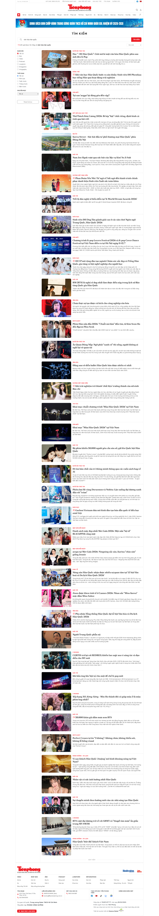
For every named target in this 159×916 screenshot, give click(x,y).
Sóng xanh (38, 15)
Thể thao (81, 15)
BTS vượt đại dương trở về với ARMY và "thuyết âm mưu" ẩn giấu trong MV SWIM (105, 822)
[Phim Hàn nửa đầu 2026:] (56, 329)
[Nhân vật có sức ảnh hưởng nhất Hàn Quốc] (56, 784)
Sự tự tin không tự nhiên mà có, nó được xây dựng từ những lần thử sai (106, 905)
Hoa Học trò (97, 1)
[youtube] (141, 1)
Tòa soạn (107, 1)
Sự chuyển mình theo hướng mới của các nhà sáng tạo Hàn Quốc (105, 800)
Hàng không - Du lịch (80, 756)
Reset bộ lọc (28, 102)
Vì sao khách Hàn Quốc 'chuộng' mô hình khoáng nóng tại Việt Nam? (104, 760)
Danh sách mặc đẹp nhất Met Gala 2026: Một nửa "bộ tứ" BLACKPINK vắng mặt (101, 532)
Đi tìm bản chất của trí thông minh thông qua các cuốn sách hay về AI (107, 470)
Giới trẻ (66, 15)
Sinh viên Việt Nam (84, 1)
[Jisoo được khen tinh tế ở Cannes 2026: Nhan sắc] (56, 598)
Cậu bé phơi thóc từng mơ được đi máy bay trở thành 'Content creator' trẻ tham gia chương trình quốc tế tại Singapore (105, 864)
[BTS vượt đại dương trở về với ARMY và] (56, 826)
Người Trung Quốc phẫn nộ (86, 634)
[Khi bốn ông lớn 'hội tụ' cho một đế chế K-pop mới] (56, 681)
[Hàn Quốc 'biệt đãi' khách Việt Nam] (56, 846)
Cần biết (76, 92)
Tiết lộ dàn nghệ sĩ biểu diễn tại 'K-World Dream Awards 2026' (105, 199)
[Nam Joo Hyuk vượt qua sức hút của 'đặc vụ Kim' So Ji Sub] (56, 162)
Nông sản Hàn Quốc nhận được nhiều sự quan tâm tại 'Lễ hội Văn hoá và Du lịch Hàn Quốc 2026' (105, 574)
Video (134, 15)
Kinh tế (30, 15)
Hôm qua (22, 78)
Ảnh (20, 56)
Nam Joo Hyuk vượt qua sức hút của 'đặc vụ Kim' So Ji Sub (102, 157)
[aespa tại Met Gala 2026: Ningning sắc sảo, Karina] (56, 557)
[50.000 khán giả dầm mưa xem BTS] (56, 722)
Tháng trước (23, 84)
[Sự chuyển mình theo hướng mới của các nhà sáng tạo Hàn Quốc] (56, 805)
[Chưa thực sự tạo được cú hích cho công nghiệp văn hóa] (56, 308)
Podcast (22, 61)
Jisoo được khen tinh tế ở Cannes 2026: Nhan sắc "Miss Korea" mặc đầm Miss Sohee (105, 594)
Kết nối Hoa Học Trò (80, 113)
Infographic (23, 69)
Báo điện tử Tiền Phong (79, 7)
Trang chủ (18, 14)
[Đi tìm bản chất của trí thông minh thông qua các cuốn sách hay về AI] (56, 474)
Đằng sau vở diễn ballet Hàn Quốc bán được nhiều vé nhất (102, 365)
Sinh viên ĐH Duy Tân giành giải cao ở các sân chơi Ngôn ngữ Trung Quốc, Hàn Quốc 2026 (104, 221)
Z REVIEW (76, 652)
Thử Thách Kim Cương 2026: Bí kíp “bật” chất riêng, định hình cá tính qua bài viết (106, 117)
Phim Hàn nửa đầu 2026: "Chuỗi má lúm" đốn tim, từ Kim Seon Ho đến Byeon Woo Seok (106, 325)
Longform (22, 64)
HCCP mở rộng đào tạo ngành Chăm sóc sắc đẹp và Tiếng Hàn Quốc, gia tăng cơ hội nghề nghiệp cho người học (106, 262)
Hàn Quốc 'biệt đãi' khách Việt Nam (91, 841)
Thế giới (59, 15)
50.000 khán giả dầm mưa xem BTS (93, 717)
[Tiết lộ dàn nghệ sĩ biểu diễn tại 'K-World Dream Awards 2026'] (56, 204)
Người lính (89, 15)
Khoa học (120, 15)
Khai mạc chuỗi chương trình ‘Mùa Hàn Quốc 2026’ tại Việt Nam (106, 406)
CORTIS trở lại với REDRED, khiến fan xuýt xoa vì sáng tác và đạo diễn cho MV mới (106, 657)
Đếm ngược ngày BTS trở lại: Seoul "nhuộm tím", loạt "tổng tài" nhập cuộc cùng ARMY (105, 884)
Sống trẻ (76, 72)
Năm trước (22, 86)
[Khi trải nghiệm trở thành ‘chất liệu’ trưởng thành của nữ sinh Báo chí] (56, 391)
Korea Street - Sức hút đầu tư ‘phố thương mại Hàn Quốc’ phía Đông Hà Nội (104, 138)
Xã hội (24, 15)
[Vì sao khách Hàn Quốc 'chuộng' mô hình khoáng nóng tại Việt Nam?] (56, 764)
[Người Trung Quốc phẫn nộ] (56, 639)
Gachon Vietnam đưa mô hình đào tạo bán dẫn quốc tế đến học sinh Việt (106, 512)
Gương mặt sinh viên (80, 175)
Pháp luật (73, 15)
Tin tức (75, 404)
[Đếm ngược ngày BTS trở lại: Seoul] (56, 888)
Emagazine (22, 67)
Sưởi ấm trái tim (79, 51)
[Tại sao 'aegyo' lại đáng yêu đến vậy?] (56, 100)
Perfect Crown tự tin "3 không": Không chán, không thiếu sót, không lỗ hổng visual (104, 739)
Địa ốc (45, 15)
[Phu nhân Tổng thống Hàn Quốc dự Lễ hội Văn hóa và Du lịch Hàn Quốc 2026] (56, 619)
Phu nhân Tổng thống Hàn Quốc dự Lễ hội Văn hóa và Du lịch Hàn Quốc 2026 (105, 615)
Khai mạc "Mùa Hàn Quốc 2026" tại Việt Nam (96, 427)
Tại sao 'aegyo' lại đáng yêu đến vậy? (91, 95)
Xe (94, 15)
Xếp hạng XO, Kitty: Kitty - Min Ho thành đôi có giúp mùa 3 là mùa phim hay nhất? (107, 698)
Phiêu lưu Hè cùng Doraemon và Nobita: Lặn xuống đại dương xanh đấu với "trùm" (107, 491)
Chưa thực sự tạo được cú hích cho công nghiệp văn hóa (101, 303)
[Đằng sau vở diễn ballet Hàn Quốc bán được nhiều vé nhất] (56, 370)
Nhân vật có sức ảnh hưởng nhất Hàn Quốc (94, 779)
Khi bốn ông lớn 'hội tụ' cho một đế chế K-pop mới (98, 676)
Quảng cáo (116, 1)
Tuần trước (22, 81)
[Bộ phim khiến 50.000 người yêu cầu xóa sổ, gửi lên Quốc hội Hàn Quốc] (56, 453)
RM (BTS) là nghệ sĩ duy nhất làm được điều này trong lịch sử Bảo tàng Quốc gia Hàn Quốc (106, 284)
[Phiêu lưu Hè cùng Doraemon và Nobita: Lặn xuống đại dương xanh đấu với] (56, 494)
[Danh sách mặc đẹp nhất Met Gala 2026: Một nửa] (56, 536)
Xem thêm (140, 14)
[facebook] (137, 1)
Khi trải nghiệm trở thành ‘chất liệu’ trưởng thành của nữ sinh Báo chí (106, 387)
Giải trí (106, 15)
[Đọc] (56, 59)
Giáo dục (113, 15)
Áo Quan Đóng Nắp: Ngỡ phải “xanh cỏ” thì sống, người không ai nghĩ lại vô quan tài (105, 346)
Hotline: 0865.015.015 (53, 1)
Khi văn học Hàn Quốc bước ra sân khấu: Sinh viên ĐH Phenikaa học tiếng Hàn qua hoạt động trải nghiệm (107, 76)
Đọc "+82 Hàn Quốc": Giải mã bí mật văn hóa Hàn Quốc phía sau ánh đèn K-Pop (105, 55)
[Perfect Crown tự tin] (56, 743)
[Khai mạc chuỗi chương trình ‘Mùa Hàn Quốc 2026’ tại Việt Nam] (56, 412)
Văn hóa (100, 15)
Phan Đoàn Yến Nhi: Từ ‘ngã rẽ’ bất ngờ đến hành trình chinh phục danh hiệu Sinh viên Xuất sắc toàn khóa (105, 180)
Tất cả (21, 53)
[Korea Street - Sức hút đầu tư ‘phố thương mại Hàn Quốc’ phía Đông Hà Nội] (56, 142)
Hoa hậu (128, 15)
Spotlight (76, 321)
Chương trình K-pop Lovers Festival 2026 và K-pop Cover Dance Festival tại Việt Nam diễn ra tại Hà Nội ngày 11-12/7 (106, 242)
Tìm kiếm (79, 33)
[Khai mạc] (56, 432)
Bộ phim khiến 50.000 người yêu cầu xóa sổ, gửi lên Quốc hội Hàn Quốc (106, 449)
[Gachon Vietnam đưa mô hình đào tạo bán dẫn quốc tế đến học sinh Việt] (56, 515)
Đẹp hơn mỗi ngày (79, 528)
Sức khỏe (52, 15)
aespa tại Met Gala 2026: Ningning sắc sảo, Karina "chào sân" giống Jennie (104, 553)
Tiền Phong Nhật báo (69, 1)
